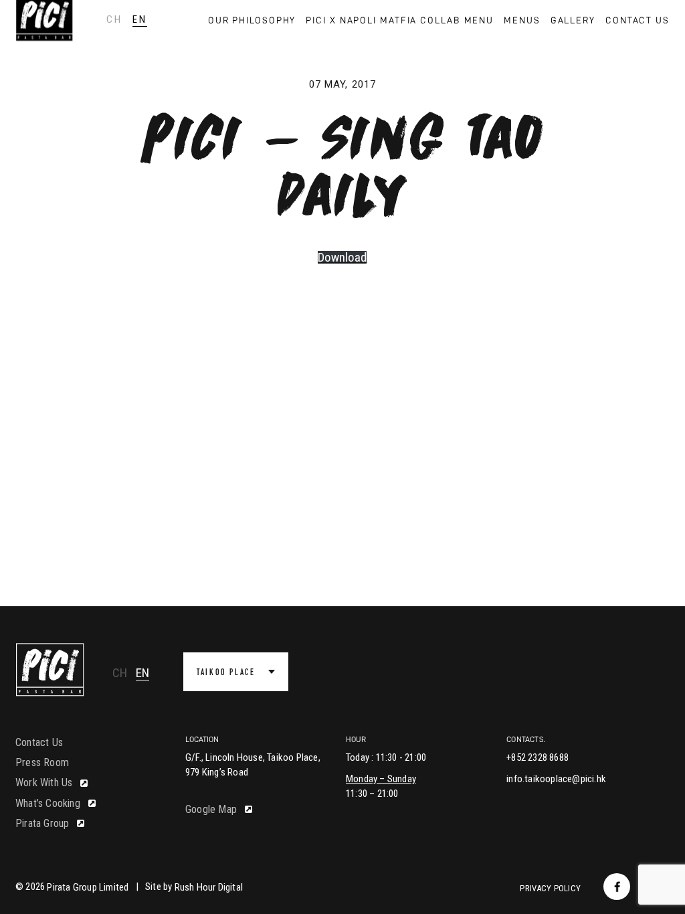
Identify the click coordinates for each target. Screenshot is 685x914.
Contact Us (39, 742)
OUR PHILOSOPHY (252, 20)
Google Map (211, 809)
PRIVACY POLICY (550, 888)
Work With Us (43, 782)
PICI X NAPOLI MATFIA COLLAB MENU (400, 20)
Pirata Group (42, 823)
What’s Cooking (47, 803)
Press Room (42, 762)
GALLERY (573, 20)
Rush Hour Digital (209, 887)
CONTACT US (637, 20)
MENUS (522, 20)
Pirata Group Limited (87, 887)
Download (342, 257)
